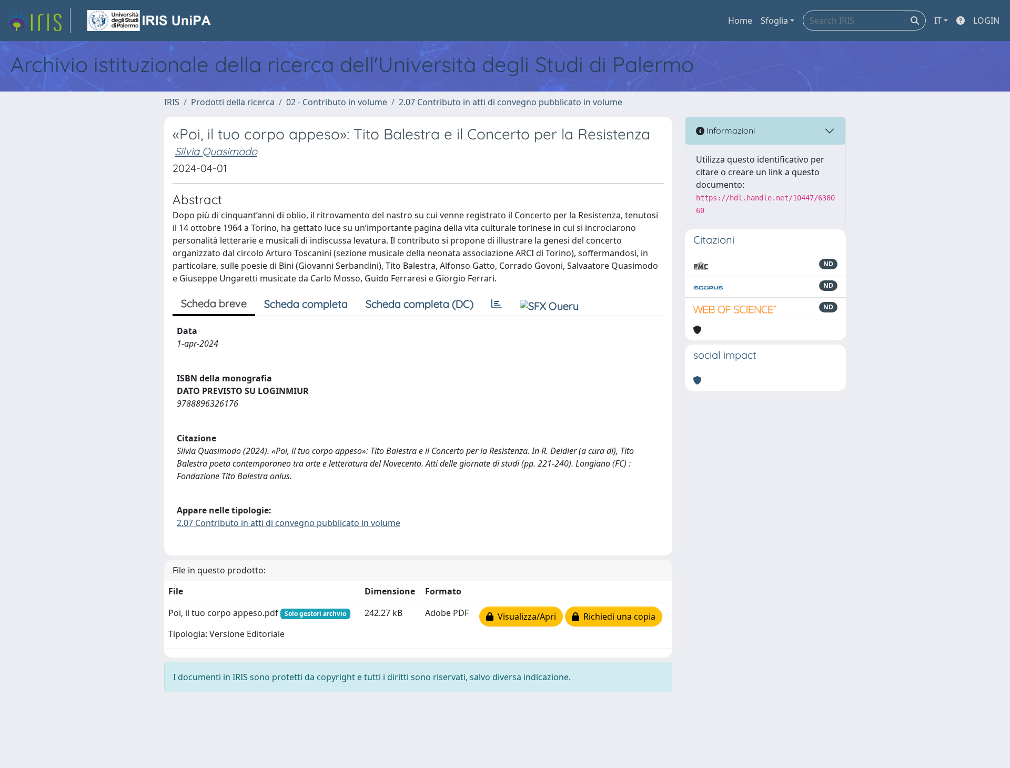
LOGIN (986, 20)
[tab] (496, 304)
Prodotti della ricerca (233, 102)
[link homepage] (38, 20)
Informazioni (729, 130)
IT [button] (938, 20)
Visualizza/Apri (524, 616)
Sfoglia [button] (774, 20)
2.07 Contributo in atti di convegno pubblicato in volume (510, 102)
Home (740, 20)
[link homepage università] (150, 20)
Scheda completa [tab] (306, 303)
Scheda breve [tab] (214, 303)
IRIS (171, 102)
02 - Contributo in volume (336, 102)
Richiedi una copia (617, 616)
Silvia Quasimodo (216, 151)
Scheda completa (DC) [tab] (419, 303)
